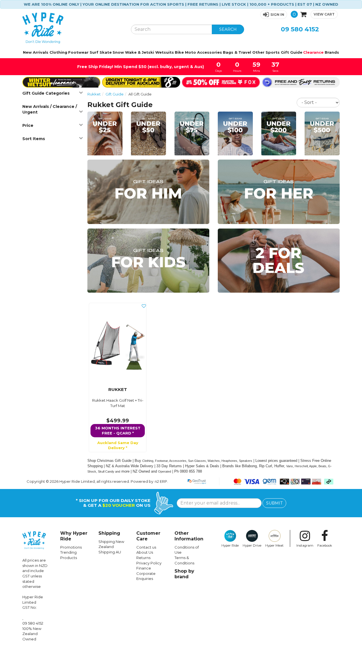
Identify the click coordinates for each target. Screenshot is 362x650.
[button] (273, 14)
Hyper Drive (252, 545)
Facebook (324, 545)
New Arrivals (35, 52)
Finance (143, 568)
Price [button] (27, 125)
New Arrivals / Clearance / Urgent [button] (49, 109)
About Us (144, 552)
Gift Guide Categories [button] (46, 93)
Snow (118, 52)
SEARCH (228, 29)
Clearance (313, 52)
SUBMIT (274, 503)
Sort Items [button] (33, 138)
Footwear (78, 52)
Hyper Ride (230, 545)
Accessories (209, 52)
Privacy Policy (148, 563)
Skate (106, 52)
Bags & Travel (237, 52)
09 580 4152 (300, 29)
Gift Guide (291, 52)
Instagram (304, 545)
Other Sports (266, 52)
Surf (94, 52)
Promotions (71, 547)
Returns (143, 557)
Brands (332, 52)
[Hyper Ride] (72, 28)
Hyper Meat (274, 545)
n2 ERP (161, 481)
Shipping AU (109, 552)
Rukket (94, 94)
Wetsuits (164, 52)
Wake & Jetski (139, 52)
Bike (179, 52)
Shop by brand (184, 573)
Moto (190, 52)
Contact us (146, 547)
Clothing (58, 52)
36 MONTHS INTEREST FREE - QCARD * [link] (118, 431)
